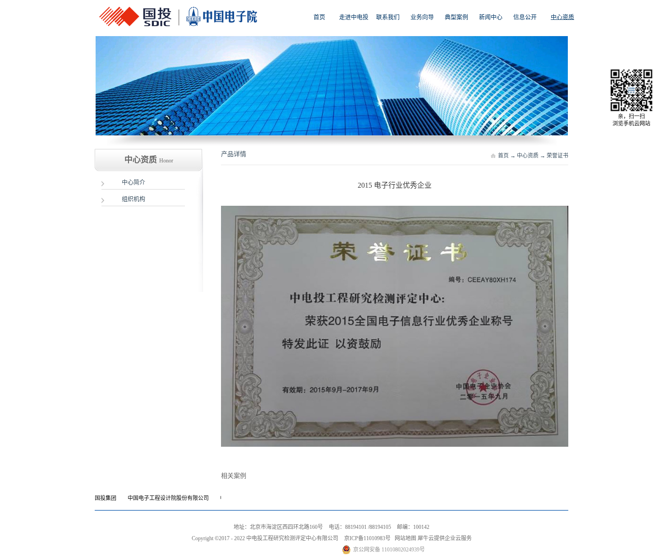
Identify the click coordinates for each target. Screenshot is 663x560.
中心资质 (528, 156)
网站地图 (404, 538)
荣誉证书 (557, 156)
